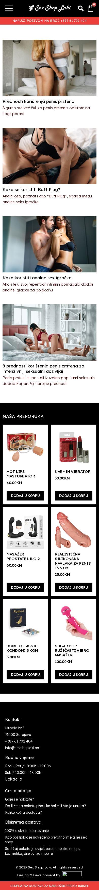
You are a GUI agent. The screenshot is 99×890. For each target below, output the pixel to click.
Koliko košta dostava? (23, 812)
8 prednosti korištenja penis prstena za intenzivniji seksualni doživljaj (43, 368)
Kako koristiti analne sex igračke (37, 277)
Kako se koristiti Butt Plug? (31, 189)
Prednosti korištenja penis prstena (38, 101)
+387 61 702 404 (18, 741)
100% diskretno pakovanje (27, 830)
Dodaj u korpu (25, 495)
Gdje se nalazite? (19, 799)
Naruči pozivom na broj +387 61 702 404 (49, 20)
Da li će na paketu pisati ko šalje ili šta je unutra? (45, 806)
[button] (81, 8)
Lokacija (13, 779)
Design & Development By (39, 875)
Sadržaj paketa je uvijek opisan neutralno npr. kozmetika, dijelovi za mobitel (42, 851)
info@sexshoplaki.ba (22, 748)
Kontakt (13, 719)
